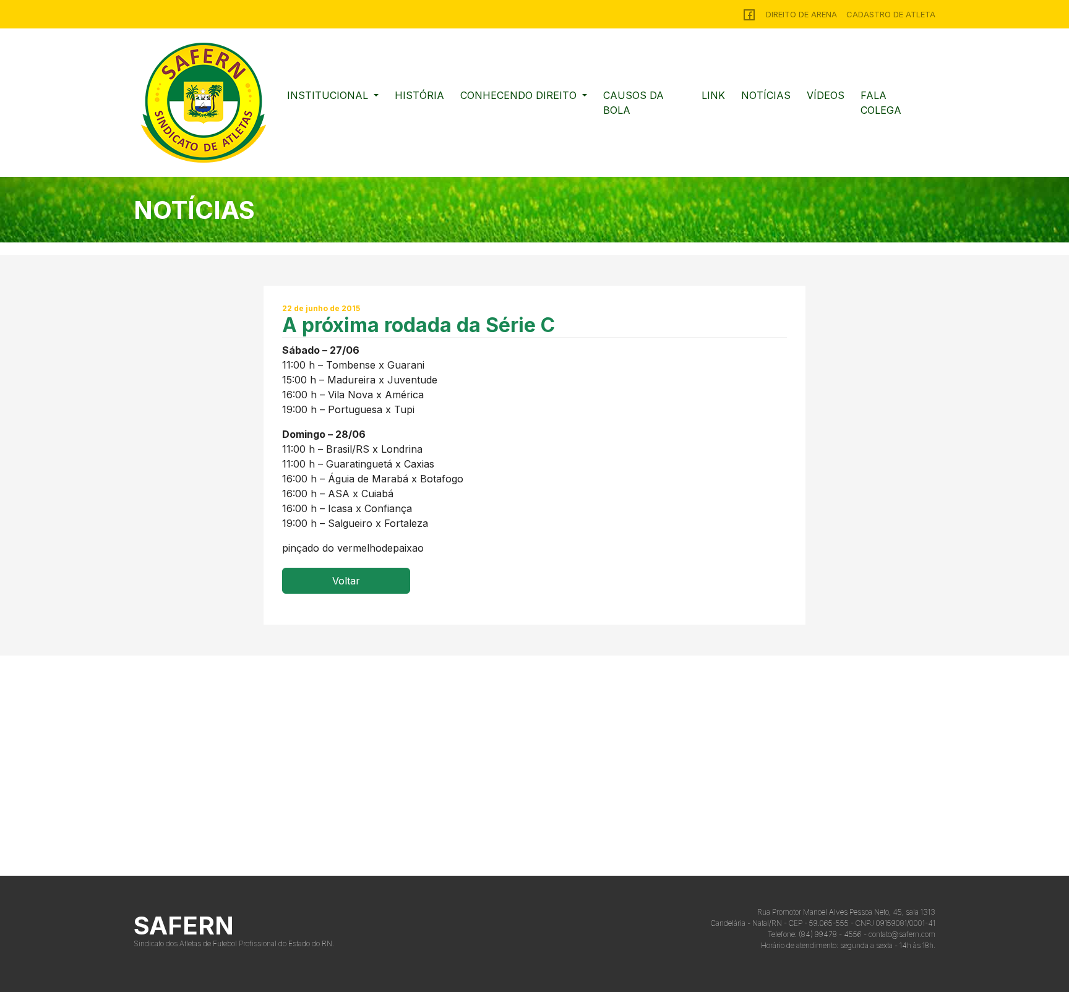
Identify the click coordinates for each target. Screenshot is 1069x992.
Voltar (346, 581)
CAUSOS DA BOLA (633, 102)
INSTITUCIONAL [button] (329, 95)
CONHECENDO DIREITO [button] (520, 95)
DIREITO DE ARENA (801, 14)
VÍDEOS (825, 95)
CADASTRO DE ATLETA (890, 14)
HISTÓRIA (419, 95)
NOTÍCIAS (766, 95)
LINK (713, 95)
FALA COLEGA (881, 102)
